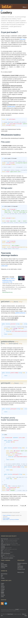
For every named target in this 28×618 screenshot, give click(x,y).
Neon (6, 552)
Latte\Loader (4, 265)
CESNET (17, 609)
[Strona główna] (6, 7)
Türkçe (2, 593)
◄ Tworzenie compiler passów (10, 505)
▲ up (26, 615)
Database (6, 547)
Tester (9, 541)
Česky (2, 584)
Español (2, 587)
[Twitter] (6, 603)
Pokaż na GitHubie (7, 515)
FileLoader (22, 39)
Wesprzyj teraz (20, 572)
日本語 (2, 596)
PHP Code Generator (5, 553)
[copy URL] (18, 32)
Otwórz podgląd (6, 518)
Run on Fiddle (26, 119)
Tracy (9, 543)
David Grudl (10, 614)
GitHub (19, 564)
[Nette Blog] (2, 603)
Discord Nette (4, 564)
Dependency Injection (10, 544)
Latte (9, 540)
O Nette (2, 578)
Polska (2, 592)
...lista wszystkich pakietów (7, 558)
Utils (8, 556)
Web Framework (10, 538)
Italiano (2, 590)
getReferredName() (20, 313)
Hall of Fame (20, 567)
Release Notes (4, 566)
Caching (3, 546)
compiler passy (11, 106)
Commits (3, 567)
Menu (24, 7)
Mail (5, 550)
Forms (9, 549)
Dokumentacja (4, 573)
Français (3, 589)
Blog (2, 575)
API (1, 576)
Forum (2, 563)
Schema (7, 555)
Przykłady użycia (21, 569)
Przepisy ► (23, 505)
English (2, 583)
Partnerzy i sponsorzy (22, 563)
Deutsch (3, 586)
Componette (20, 566)
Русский (3, 595)
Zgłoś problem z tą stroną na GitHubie (11, 519)
